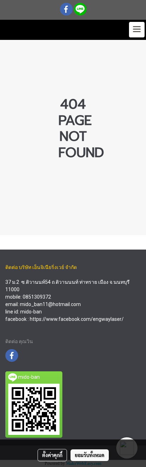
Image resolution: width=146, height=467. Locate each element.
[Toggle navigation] (137, 29)
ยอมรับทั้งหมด (90, 455)
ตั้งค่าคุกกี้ (52, 455)
